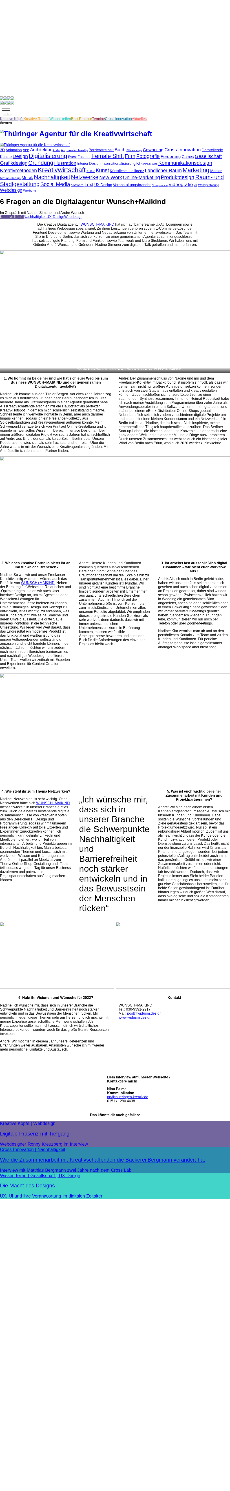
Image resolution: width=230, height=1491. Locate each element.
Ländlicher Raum (163, 170)
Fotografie (148, 156)
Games (188, 156)
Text (88, 184)
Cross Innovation (118, 119)
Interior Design (89, 163)
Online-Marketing (141, 177)
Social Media (55, 184)
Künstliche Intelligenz (127, 171)
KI (138, 163)
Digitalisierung (48, 156)
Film (130, 156)
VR (195, 185)
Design (20, 156)
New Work (110, 177)
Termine (98, 119)
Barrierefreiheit (101, 150)
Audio (56, 150)
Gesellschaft (208, 156)
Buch (120, 149)
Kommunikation (149, 163)
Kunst (102, 170)
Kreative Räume (36, 119)
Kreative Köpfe (12, 119)
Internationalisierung (118, 163)
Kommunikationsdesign (185, 163)
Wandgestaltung (208, 185)
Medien (216, 171)
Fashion (84, 157)
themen (6, 123)
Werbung (29, 190)
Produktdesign (177, 177)
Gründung (40, 163)
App (26, 150)
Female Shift (107, 156)
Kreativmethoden (18, 170)
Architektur (41, 149)
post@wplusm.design (144, 1013)
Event (72, 157)
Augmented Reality (74, 150)
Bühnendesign (134, 150)
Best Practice (81, 119)
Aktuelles (139, 119)
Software (77, 185)
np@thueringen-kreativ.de (127, 1097)
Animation (14, 150)
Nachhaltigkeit (52, 177)
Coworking (153, 149)
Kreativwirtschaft (62, 169)
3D (2, 150)
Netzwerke (84, 177)
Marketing (196, 170)
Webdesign (11, 190)
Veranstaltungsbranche (132, 184)
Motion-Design (10, 178)
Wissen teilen (60, 119)
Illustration (65, 163)
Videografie (180, 184)
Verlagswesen (160, 185)
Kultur (90, 171)
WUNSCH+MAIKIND (97, 224)
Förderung (171, 156)
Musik (27, 177)
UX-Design (103, 185)
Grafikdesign (13, 163)
